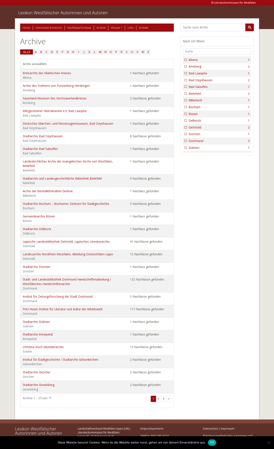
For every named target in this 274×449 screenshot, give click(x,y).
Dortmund (219, 141)
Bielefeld (219, 94)
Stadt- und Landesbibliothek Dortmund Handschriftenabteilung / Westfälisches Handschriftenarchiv (67, 283)
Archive (101, 28)
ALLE (26, 52)
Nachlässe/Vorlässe (79, 28)
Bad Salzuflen (219, 87)
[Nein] (269, 442)
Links (131, 28)
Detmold (219, 127)
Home (26, 28)
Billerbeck (219, 100)
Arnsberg (219, 66)
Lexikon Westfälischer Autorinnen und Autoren (63, 13)
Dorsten (219, 134)
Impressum (227, 428)
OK (212, 442)
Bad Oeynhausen (219, 80)
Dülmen (219, 148)
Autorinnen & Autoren (49, 28)
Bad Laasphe (219, 73)
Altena (219, 60)
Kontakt (143, 28)
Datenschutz (210, 428)
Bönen (219, 114)
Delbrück (219, 120)
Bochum (219, 107)
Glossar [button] (115, 28)
